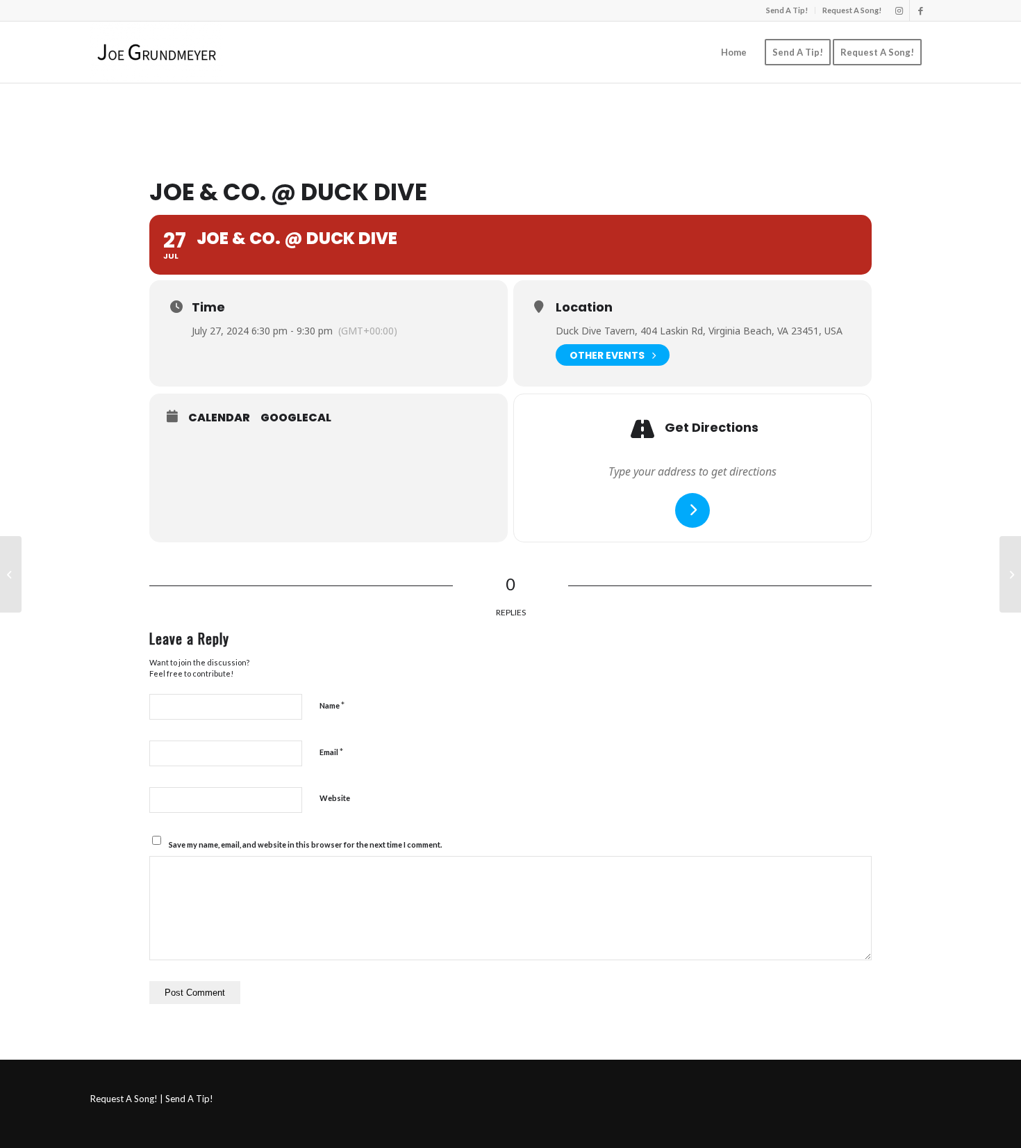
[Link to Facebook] (920, 10)
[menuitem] (787, 10)
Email (331, 751)
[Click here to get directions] (692, 510)
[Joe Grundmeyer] (156, 52)
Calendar (219, 418)
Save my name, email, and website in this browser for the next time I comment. (305, 844)
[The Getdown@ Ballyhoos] (11, 574)
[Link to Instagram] (899, 10)
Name (332, 705)
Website (334, 797)
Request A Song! (851, 10)
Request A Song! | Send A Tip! (151, 1098)
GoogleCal (295, 418)
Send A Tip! (787, 10)
